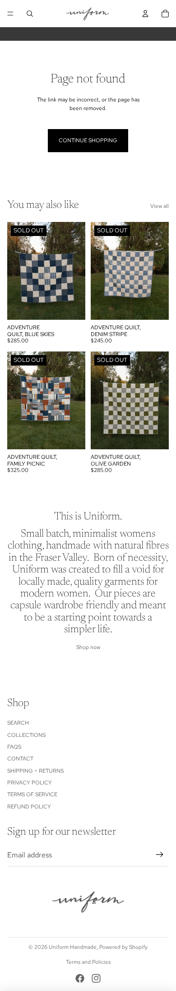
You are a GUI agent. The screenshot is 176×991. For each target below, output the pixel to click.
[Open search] (30, 14)
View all (159, 206)
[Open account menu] (145, 14)
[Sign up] (160, 855)
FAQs (14, 746)
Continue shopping (88, 140)
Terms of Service (32, 794)
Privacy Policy (29, 782)
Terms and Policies (88, 962)
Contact (20, 758)
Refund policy (29, 806)
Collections (26, 735)
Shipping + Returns (35, 771)
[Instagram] (96, 978)
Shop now (88, 647)
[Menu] (10, 13)
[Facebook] (79, 978)
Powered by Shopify (123, 947)
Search (18, 722)
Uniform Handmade (73, 947)
